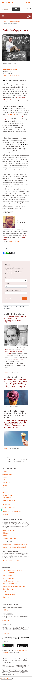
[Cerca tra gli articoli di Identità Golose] (26, 2)
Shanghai (5, 597)
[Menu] (3, 16)
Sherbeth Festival (11, 114)
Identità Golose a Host (9, 584)
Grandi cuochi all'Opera (10, 581)
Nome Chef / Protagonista (13, 290)
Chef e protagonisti (14, 21)
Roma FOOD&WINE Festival (11, 573)
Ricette (4, 477)
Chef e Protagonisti (9, 474)
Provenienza (9, 278)
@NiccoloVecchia (14, 241)
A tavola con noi (7, 600)
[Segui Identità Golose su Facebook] (3, 2)
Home (4, 21)
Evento (7, 283)
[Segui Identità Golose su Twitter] (9, 2)
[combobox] (16, 293)
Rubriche (5, 480)
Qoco (4, 592)
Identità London (7, 576)
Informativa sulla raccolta (6, 678)
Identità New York (8, 578)
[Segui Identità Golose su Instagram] (6, 2)
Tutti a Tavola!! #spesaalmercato (13, 586)
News (4, 488)
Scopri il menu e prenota (10, 560)
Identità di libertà (8, 589)
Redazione (6, 482)
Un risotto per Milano (9, 594)
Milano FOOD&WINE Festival (12, 570)
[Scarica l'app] (8, 645)
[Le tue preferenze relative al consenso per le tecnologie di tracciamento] (1, 510)
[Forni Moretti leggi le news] (16, 9)
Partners (5, 485)
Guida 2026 (6, 610)
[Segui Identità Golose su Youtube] (12, 2)
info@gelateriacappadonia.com (11, 75)
